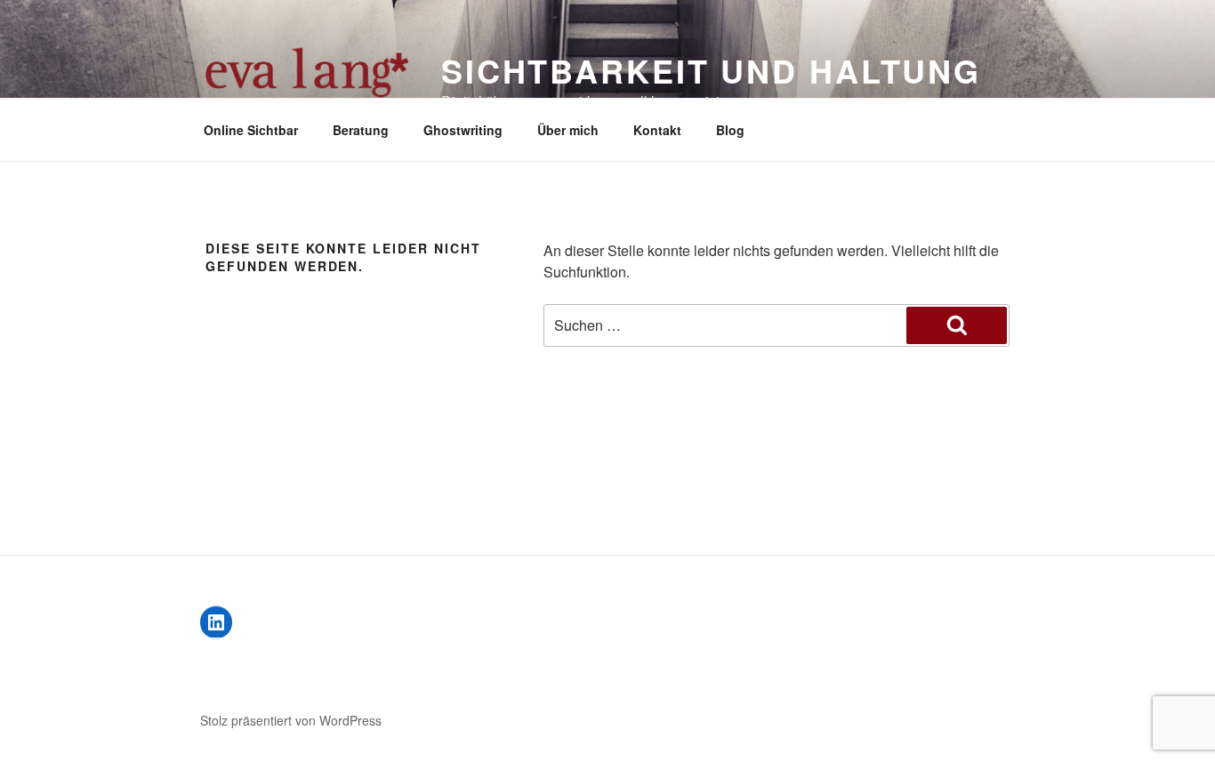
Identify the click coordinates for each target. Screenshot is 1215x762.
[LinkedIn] (216, 622)
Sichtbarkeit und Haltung (711, 70)
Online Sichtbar (251, 130)
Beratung (361, 130)
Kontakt (657, 130)
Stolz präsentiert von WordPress (291, 720)
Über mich (568, 130)
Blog (730, 130)
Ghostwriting (463, 130)
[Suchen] (956, 325)
